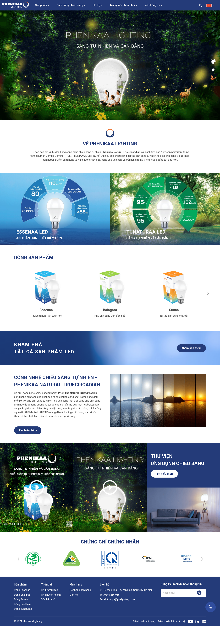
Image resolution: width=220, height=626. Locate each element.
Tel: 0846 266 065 (109, 594)
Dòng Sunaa (21, 599)
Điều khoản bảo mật (169, 621)
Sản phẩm (41, 5)
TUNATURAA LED (145, 232)
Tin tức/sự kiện (49, 590)
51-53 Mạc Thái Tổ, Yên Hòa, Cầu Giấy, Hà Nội (126, 590)
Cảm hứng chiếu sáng (70, 5)
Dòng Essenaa (22, 590)
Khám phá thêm (191, 348)
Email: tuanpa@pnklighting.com (117, 599)
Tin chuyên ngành (51, 594)
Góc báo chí (47, 599)
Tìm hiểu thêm (28, 430)
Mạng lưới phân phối (122, 5)
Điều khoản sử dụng (144, 621)
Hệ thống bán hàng (80, 590)
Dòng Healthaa (22, 604)
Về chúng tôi (152, 5)
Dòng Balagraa (22, 594)
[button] (213, 61)
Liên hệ (74, 594)
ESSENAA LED (32, 232)
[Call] (210, 607)
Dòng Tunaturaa (23, 608)
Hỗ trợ (96, 5)
